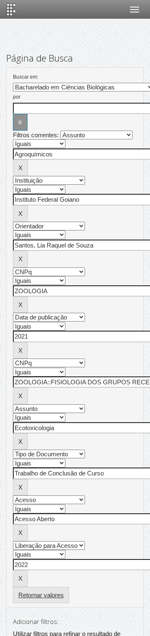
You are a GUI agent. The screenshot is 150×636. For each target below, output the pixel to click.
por (16, 97)
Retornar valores (41, 595)
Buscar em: (25, 77)
